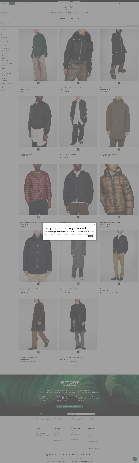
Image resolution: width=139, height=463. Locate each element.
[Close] (94, 224)
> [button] (90, 236)
